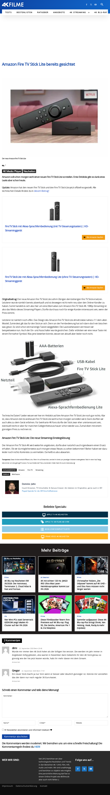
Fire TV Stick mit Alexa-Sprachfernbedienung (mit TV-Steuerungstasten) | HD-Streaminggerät (46, 228)
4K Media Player (12, 171)
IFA (5, 616)
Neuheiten (29, 171)
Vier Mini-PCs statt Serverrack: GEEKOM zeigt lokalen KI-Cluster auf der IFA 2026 (18, 622)
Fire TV (30, 470)
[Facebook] (86, 4)
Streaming (39, 470)
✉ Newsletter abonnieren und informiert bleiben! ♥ (28, 730)
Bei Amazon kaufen (95, 237)
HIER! (37, 747)
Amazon (21, 470)
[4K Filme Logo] (12, 5)
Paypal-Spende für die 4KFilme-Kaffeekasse (39, 491)
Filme (6, 577)
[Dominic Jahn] (12, 487)
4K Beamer (45, 577)
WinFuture (16, 474)
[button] (102, 4)
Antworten (16, 662)
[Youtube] (95, 4)
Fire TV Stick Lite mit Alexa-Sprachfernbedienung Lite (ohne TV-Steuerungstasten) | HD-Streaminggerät (52, 279)
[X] (91, 4)
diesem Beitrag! (41, 191)
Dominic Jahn (29, 483)
